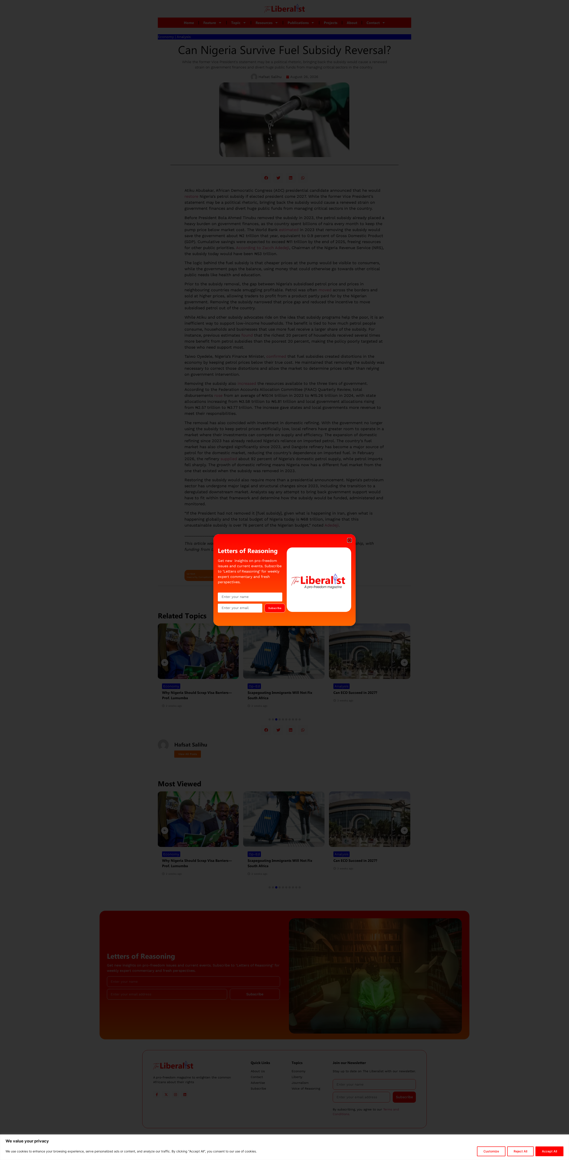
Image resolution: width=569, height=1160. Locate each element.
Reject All (520, 1151)
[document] (284, 580)
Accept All (549, 1151)
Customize (491, 1151)
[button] (349, 540)
